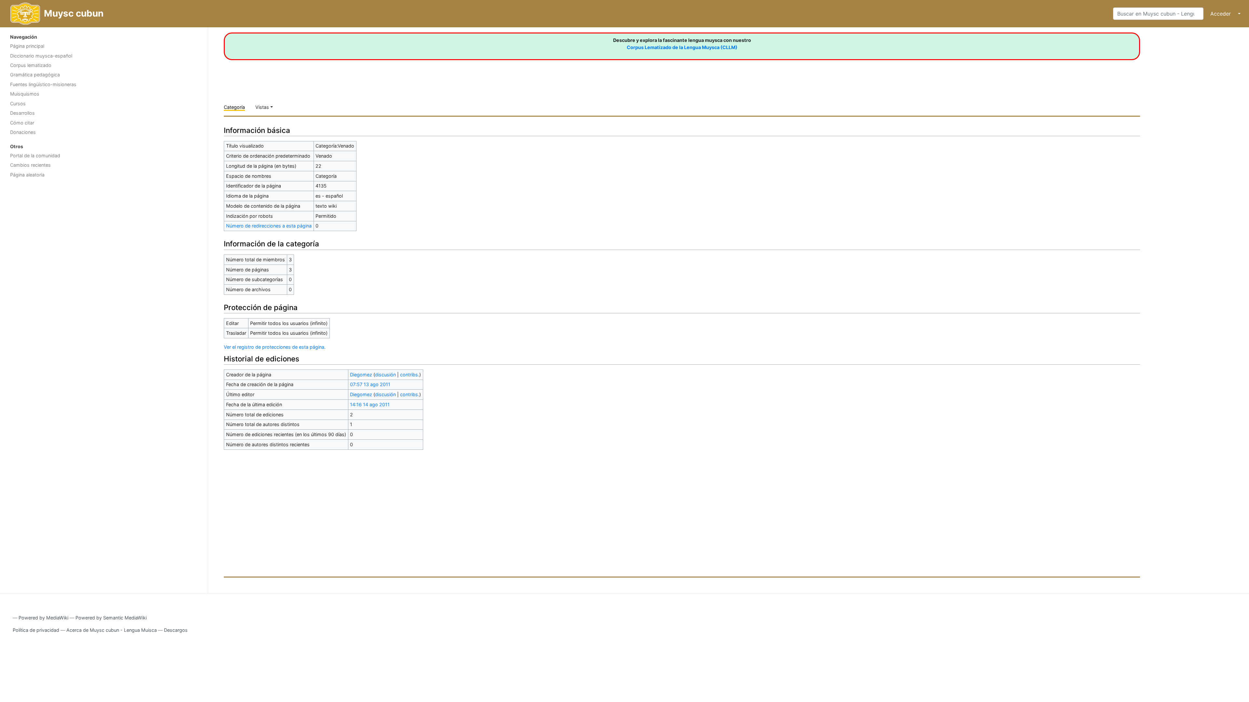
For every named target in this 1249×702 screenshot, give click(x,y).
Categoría (234, 107)
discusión (385, 374)
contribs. (409, 374)
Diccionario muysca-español (41, 55)
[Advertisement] (104, 232)
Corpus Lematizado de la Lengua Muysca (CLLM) (682, 47)
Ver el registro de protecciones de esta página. (275, 347)
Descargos (176, 630)
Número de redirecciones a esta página (269, 225)
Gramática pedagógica (35, 74)
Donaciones (23, 132)
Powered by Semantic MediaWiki (111, 617)
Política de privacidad (36, 630)
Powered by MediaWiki (43, 617)
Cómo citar (22, 122)
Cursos (18, 103)
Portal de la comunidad (35, 155)
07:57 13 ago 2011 (370, 384)
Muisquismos (24, 94)
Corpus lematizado (30, 65)
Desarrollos (22, 113)
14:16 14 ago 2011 (370, 404)
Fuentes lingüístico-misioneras (43, 84)
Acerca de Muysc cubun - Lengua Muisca (111, 630)
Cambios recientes (30, 165)
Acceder (1220, 13)
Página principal (27, 46)
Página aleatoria (27, 174)
